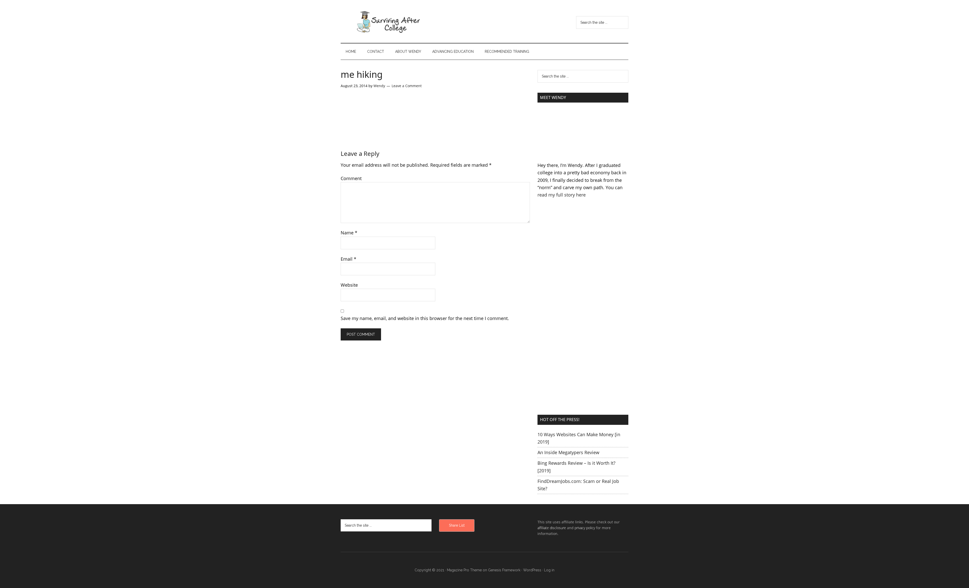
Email (348, 259)
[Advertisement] (582, 259)
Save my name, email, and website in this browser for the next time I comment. (425, 318)
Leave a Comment (407, 85)
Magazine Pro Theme (464, 570)
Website (349, 285)
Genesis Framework (504, 570)
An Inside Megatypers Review (568, 452)
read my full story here (561, 195)
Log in (549, 570)
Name (349, 233)
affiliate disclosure (551, 527)
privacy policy (585, 527)
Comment (351, 178)
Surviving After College (389, 21)
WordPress (532, 570)
